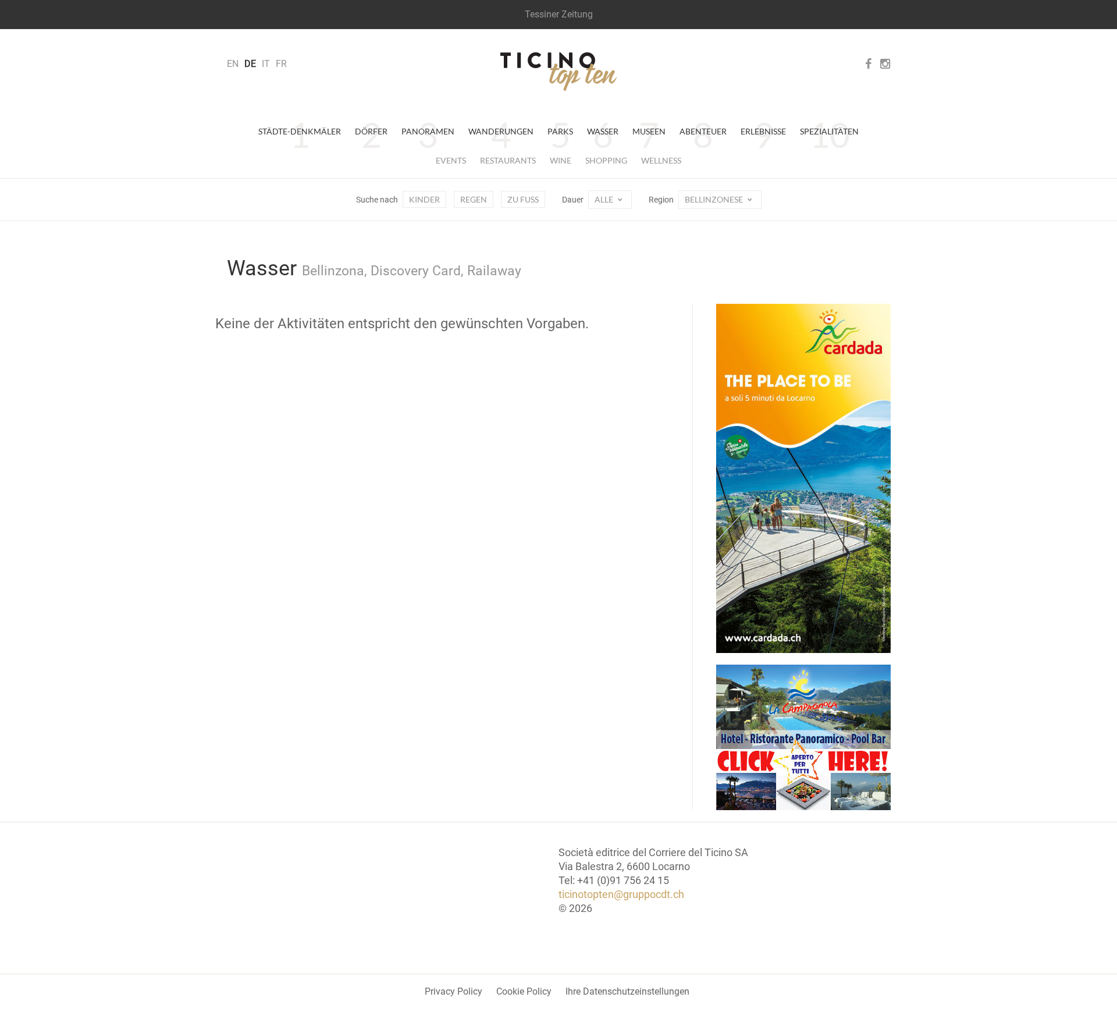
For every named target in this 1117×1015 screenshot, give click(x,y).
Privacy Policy (453, 991)
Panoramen (427, 131)
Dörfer (371, 131)
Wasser (602, 131)
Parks (560, 131)
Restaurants (508, 160)
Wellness (661, 160)
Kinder (424, 199)
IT (266, 63)
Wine (560, 160)
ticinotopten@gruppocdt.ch (621, 894)
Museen (649, 131)
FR (281, 63)
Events (451, 160)
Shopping (606, 160)
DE (250, 63)
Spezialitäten (829, 131)
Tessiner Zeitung (559, 14)
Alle (605, 199)
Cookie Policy (524, 991)
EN (233, 63)
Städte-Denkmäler (299, 131)
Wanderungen (500, 131)
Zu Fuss (523, 199)
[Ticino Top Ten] (558, 71)
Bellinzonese (715, 199)
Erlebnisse (763, 131)
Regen (473, 199)
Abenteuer (703, 131)
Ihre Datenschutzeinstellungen (627, 991)
